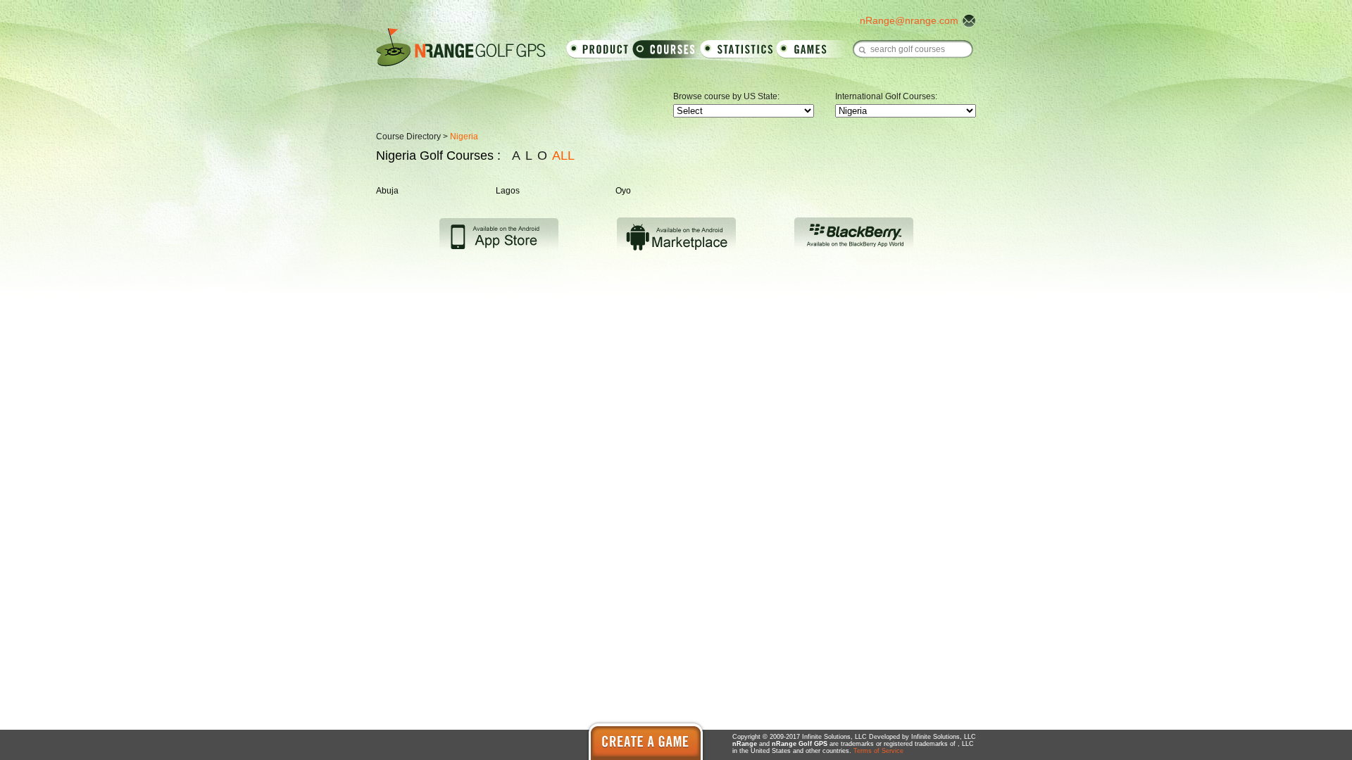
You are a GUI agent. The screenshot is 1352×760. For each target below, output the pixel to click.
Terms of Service (878, 750)
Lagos (508, 191)
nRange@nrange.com (909, 20)
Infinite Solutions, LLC (943, 736)
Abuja (387, 191)
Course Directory (408, 136)
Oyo (623, 191)
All (563, 155)
